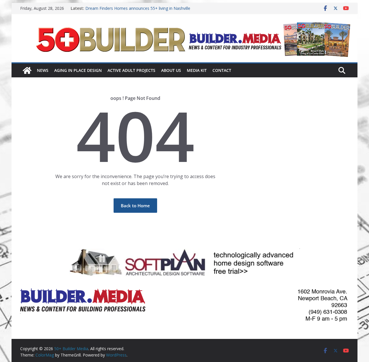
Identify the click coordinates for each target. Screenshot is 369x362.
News (42, 70)
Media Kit (197, 70)
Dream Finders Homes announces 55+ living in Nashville (137, 8)
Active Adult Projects (131, 70)
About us (171, 70)
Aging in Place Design (78, 70)
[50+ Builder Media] (27, 70)
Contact (221, 70)
